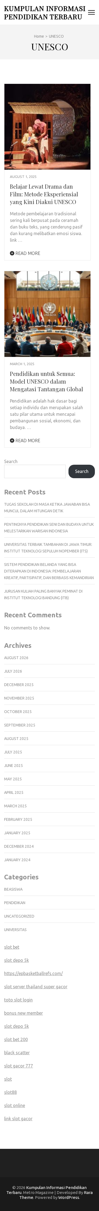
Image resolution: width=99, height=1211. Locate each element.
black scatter (17, 1052)
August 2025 (16, 738)
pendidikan (14, 903)
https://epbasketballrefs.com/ (33, 973)
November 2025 (19, 698)
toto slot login (18, 999)
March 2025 (15, 806)
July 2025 (13, 752)
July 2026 (13, 671)
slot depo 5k (16, 960)
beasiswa (13, 889)
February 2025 (18, 819)
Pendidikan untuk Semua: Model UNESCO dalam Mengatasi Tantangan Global (46, 381)
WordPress (68, 1197)
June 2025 (13, 765)
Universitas (15, 929)
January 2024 (17, 860)
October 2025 (18, 711)
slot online (14, 1105)
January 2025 (17, 833)
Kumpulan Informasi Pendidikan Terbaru (45, 12)
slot (8, 1079)
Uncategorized (19, 916)
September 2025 (19, 725)
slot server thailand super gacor (35, 986)
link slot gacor (18, 1118)
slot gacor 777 (18, 1065)
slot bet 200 (16, 1039)
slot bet (11, 947)
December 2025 (19, 684)
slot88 (10, 1092)
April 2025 (13, 792)
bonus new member (23, 1013)
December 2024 (19, 846)
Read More (27, 253)
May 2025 (13, 779)
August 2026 (16, 658)
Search (11, 461)
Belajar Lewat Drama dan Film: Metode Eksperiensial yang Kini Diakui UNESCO (44, 194)
